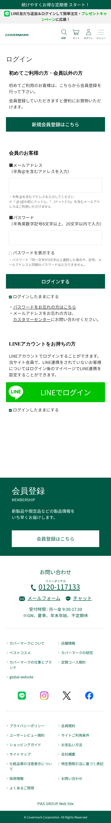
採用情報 (16, 778)
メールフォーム (44, 597)
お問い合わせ (71, 778)
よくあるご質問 (21, 787)
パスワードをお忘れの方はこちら (44, 307)
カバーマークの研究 (77, 652)
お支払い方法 (71, 744)
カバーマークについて (27, 643)
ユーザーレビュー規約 (27, 735)
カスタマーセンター (32, 319)
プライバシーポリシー (27, 725)
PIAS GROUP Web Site (55, 803)
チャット (82, 597)
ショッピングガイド (25, 744)
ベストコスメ (20, 652)
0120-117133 (59, 586)
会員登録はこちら (55, 538)
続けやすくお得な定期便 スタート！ (56, 4)
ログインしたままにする (36, 410)
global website (21, 676)
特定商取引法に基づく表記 (82, 763)
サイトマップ (20, 754)
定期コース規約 (73, 662)
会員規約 (68, 725)
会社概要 (68, 754)
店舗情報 (68, 643)
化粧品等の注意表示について (30, 766)
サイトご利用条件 (75, 735)
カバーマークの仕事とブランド (30, 665)
